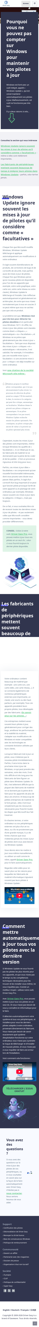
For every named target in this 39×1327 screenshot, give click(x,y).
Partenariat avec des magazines (16, 1257)
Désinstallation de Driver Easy (16, 1231)
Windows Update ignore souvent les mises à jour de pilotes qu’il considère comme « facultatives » (18, 149)
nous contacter (14, 1193)
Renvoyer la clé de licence (14, 1235)
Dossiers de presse (11, 1260)
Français (25, 1310)
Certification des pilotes (13, 1228)
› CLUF (5, 1278)
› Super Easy (7, 1286)
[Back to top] (35, 1323)
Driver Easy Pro (19, 533)
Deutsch (15, 1310)
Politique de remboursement (15, 1243)
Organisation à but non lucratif (16, 1264)
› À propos (7, 1275)
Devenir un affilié (10, 1253)
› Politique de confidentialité (14, 1282)
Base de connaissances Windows (17, 1239)
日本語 (33, 1310)
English (6, 1310)
